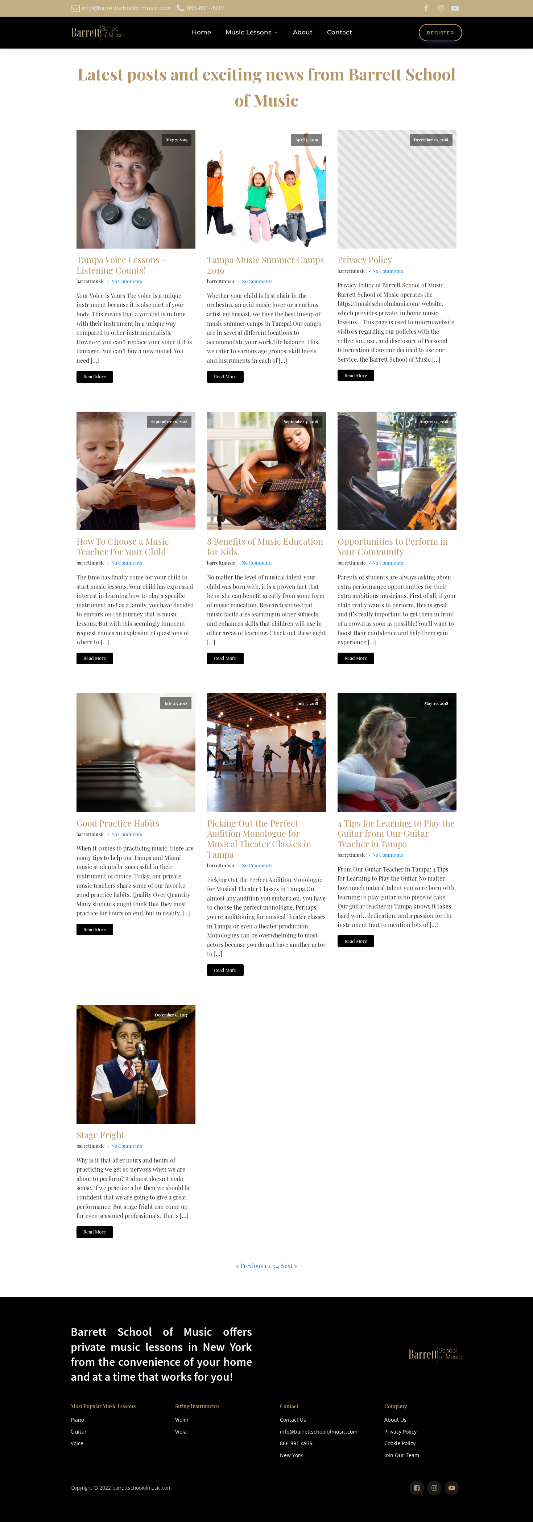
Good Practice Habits (118, 823)
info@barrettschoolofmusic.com (319, 1431)
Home (201, 32)
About (303, 32)
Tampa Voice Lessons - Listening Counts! (121, 264)
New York (291, 1455)
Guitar (79, 1432)
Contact (339, 32)
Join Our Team (401, 1455)
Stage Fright (101, 1135)
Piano (77, 1419)
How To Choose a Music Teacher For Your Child (123, 546)
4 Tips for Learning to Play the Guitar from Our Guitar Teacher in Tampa (396, 833)
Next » (289, 1265)
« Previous (249, 1265)
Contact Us (293, 1419)
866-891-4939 (296, 1443)
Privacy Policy (365, 259)
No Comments (126, 281)
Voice (77, 1443)
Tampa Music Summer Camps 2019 (265, 264)
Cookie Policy (400, 1443)
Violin (182, 1419)
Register (440, 33)
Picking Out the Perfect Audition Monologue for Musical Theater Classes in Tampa (259, 839)
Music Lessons (249, 32)
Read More (94, 376)
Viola (181, 1431)
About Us (395, 1419)
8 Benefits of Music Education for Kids (265, 546)
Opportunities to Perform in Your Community (393, 546)
